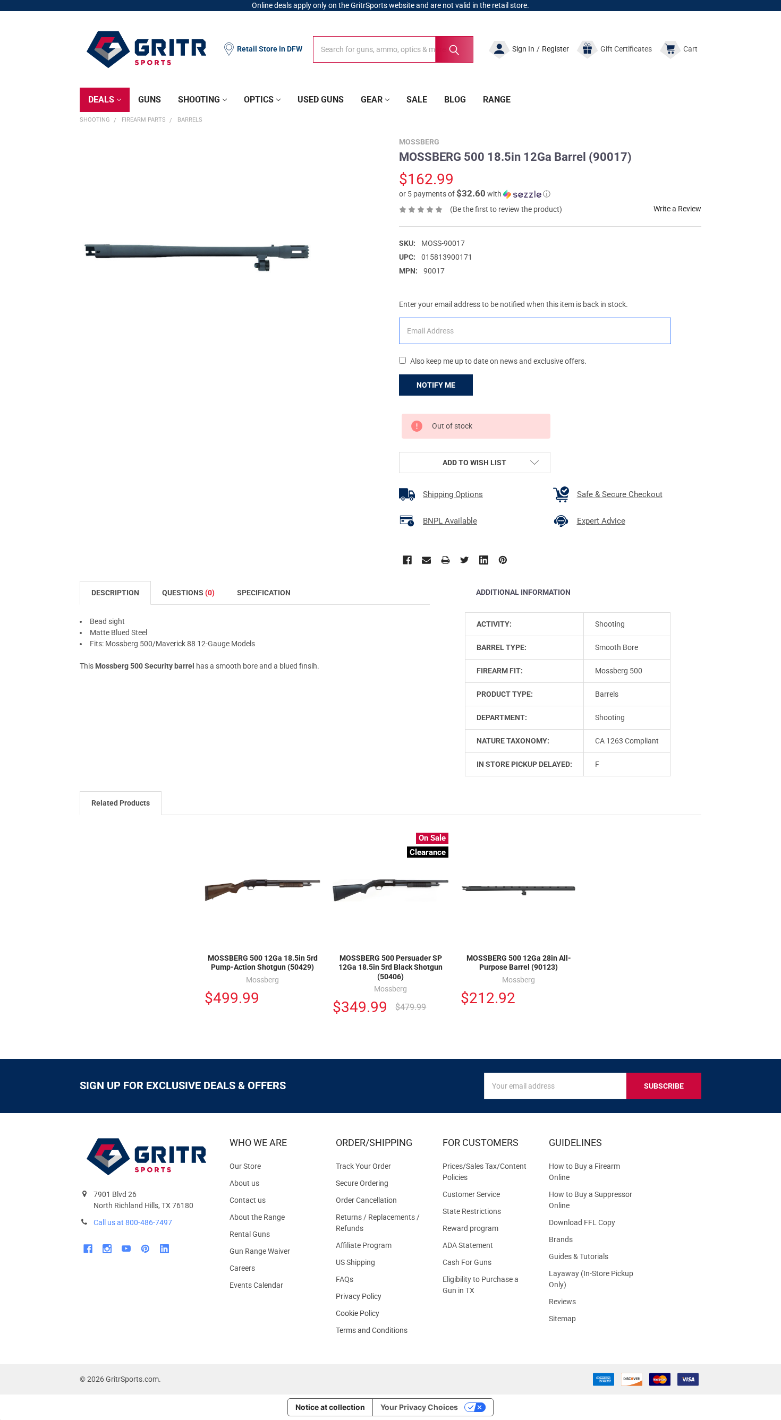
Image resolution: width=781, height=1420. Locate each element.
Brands (561, 1239)
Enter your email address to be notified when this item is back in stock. (513, 304)
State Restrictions (472, 1211)
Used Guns (321, 100)
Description (115, 592)
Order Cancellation (366, 1200)
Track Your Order (363, 1166)
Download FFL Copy (582, 1222)
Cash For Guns (467, 1262)
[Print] (445, 560)
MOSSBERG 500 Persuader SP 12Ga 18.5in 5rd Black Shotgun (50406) (390, 967)
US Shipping (355, 1262)
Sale (416, 100)
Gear (372, 100)
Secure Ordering (362, 1183)
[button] (474, 194)
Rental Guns (250, 1234)
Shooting (199, 100)
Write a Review (677, 208)
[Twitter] (464, 560)
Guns (149, 100)
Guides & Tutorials (578, 1256)
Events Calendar (256, 1285)
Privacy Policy (380, 1296)
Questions (188, 592)
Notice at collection (330, 1407)
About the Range (257, 1217)
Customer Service (471, 1194)
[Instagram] (107, 1249)
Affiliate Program (364, 1245)
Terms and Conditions (380, 1330)
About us (244, 1183)
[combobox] (393, 49)
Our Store (245, 1166)
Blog (455, 100)
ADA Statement (468, 1245)
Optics (259, 100)
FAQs (344, 1279)
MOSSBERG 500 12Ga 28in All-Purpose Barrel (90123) (518, 963)
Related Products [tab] (120, 803)
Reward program (470, 1228)
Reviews (562, 1301)
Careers (242, 1268)
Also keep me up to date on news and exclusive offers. (498, 361)
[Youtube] (126, 1249)
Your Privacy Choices (419, 1407)
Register (555, 49)
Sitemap (562, 1318)
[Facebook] (407, 560)
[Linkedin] (484, 560)
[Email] (426, 560)
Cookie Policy (380, 1313)
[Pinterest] (503, 560)
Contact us (248, 1200)
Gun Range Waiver (260, 1251)
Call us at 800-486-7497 (133, 1222)
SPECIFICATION (264, 592)
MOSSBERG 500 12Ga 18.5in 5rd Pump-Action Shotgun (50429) (263, 963)
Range (497, 100)
